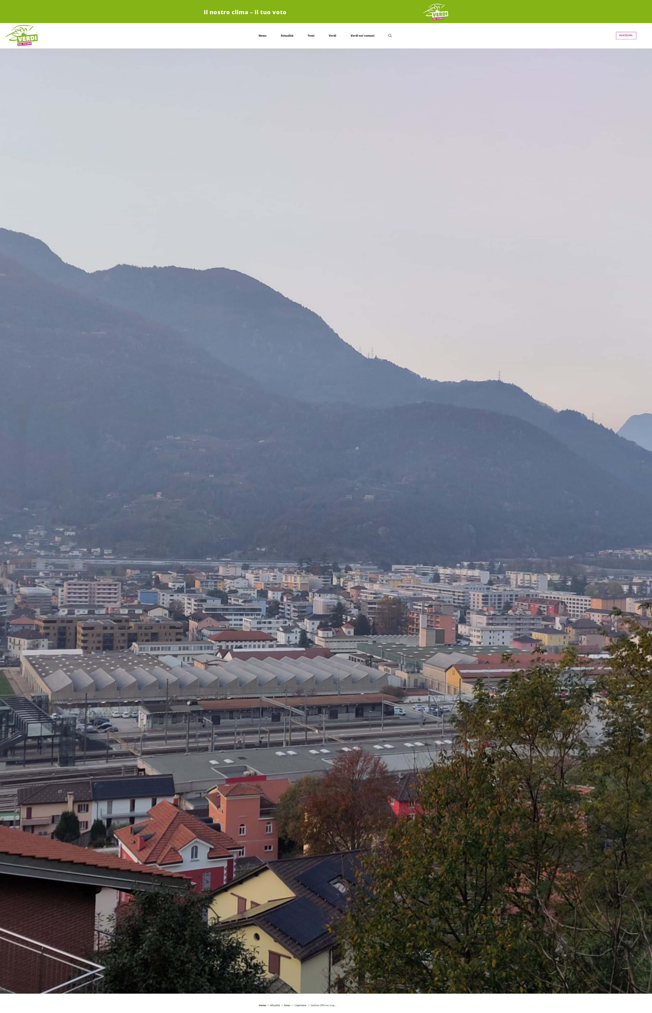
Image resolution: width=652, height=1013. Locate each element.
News (287, 1005)
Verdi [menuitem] (332, 36)
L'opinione (300, 1005)
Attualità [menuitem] (287, 36)
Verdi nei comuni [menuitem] (362, 36)
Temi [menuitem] (311, 36)
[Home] (435, 12)
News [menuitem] (263, 36)
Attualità (275, 1005)
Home (262, 1005)
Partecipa (626, 35)
